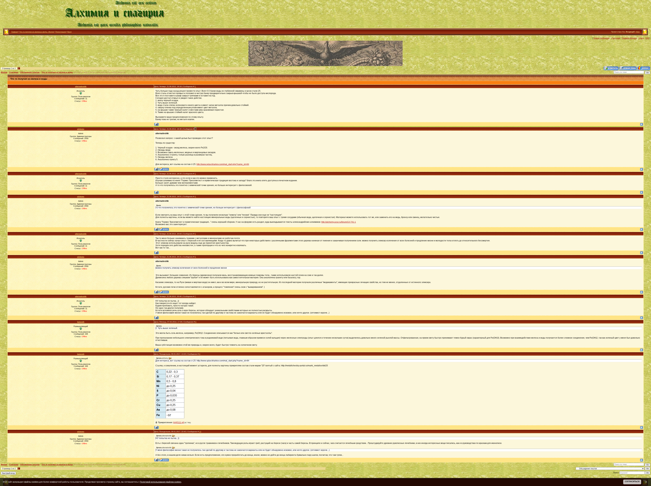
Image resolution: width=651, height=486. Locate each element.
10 (200, 431)
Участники (615, 38)
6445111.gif (178, 422)
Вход (69, 32)
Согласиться (632, 481)
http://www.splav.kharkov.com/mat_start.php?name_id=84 (222, 164)
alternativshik (80, 86)
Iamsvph (80, 322)
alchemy (80, 129)
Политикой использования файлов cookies (160, 482)
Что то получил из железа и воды (57, 72)
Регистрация (60, 32)
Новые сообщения (601, 38)
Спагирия (13, 72)
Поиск (641, 38)
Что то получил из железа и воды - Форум (36, 32)
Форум (4, 72)
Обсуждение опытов (30, 72)
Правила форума (629, 38)
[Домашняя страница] (164, 169)
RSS (638, 32)
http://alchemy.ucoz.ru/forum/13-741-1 (338, 222)
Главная (14, 32)
